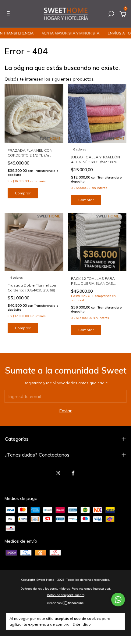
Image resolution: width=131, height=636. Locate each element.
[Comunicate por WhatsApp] (118, 599)
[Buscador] (111, 14)
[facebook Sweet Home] (73, 473)
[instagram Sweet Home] (57, 473)
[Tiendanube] (66, 603)
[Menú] (9, 14)
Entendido (82, 624)
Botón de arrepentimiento (65, 595)
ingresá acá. (102, 589)
